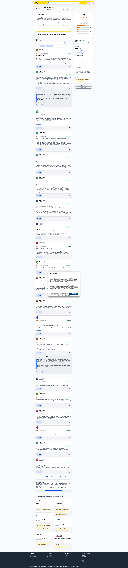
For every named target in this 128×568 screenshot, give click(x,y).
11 (60, 476)
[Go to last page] (65, 476)
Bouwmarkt (38, 523)
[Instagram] (84, 62)
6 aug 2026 (38, 93)
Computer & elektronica (59, 530)
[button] (88, 3)
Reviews (31, 557)
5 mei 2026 (44, 320)
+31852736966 (79, 50)
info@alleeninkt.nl (80, 53)
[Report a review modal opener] (69, 66)
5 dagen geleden (45, 265)
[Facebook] (82, 62)
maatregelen (40, 483)
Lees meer (61, 496)
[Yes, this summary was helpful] (69, 30)
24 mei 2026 (44, 246)
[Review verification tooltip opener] (52, 7)
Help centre (49, 555)
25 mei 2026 (44, 342)
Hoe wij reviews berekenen (83, 35)
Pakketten (83, 557)
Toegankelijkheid (59, 566)
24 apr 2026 (44, 280)
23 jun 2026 (44, 136)
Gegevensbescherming (43, 566)
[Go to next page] (63, 476)
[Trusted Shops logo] (37, 3)
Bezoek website (82, 60)
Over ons (66, 555)
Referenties (84, 559)
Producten (83, 555)
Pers (65, 556)
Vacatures (66, 557)
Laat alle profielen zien (82, 87)
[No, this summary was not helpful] (70, 30)
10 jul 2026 (44, 430)
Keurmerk (31, 555)
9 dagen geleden (45, 53)
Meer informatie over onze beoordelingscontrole (53, 490)
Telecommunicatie (67, 530)
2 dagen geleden (45, 157)
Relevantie (69, 43)
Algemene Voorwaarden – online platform (71, 566)
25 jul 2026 (44, 114)
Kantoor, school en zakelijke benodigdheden (82, 79)
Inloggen (83, 561)
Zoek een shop (49, 556)
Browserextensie (32, 559)
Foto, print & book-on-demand (41, 544)
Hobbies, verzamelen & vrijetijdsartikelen (43, 528)
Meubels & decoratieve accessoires (61, 514)
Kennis (83, 560)
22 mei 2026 (44, 397)
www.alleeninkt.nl (79, 52)
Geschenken (68, 511)
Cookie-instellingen (51, 566)
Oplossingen (84, 556)
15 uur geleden (44, 462)
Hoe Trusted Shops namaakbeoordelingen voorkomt (46, 35)
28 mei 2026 (38, 357)
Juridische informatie (34, 566)
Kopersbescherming (33, 556)
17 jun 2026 (44, 413)
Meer (78, 56)
